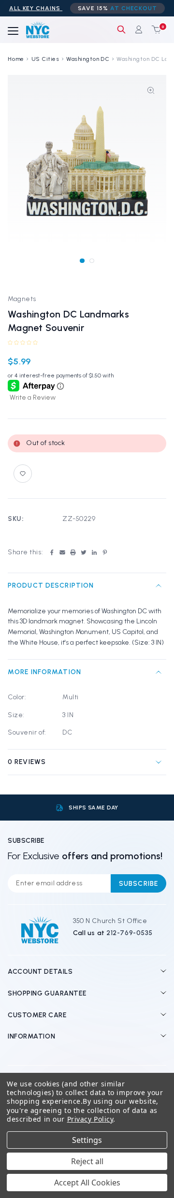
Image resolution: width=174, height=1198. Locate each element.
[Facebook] (52, 552)
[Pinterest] (105, 552)
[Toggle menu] (13, 31)
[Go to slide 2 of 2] (91, 261)
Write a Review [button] (33, 397)
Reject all (87, 1161)
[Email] (62, 552)
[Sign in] (138, 29)
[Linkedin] (94, 552)
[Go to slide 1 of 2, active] (82, 261)
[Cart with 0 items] (154, 29)
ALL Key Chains (35, 8)
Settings (87, 1140)
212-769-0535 (129, 933)
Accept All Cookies (87, 1182)
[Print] (73, 552)
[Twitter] (84, 552)
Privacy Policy (90, 1119)
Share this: (25, 552)
